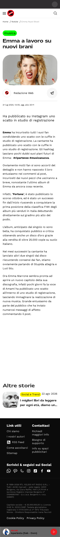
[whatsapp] (9, 471)
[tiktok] (35, 471)
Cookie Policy (15, 518)
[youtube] (49, 471)
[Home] (10, 13)
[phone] (22, 471)
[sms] (15, 471)
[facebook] (42, 471)
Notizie (15, 22)
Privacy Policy (35, 518)
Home (5, 22)
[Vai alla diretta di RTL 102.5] (53, 532)
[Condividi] (52, 93)
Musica (10, 33)
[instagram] (29, 471)
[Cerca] (55, 13)
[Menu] (4, 13)
